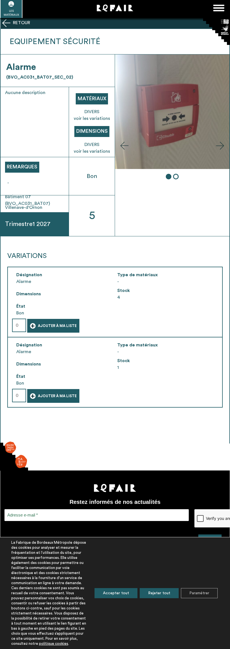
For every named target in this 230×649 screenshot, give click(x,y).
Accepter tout (116, 593)
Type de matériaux (137, 275)
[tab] (168, 176)
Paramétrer (199, 593)
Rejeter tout (159, 593)
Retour (21, 22)
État (20, 306)
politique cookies (53, 643)
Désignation (29, 275)
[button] (124, 145)
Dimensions (28, 294)
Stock (123, 290)
